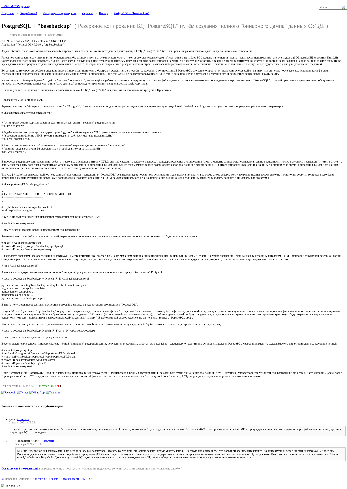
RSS (82, 478)
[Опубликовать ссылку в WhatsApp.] (37, 392)
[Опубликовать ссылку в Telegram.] (53, 392)
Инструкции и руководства (59, 13)
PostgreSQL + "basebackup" (131, 13)
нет (57, 385)
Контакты (39, 478)
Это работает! (28, 13)
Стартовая (7, 13)
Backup (103, 13)
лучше (25, 6)
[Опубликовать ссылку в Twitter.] (22, 392)
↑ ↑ (91, 478)
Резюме (53, 478)
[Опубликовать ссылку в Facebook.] (8, 392)
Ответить (23, 419)
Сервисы (87, 13)
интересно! (46, 385)
